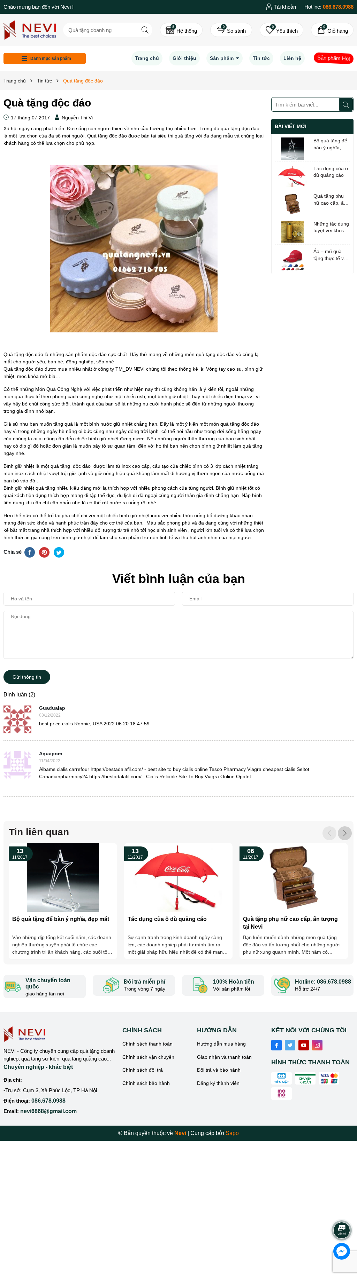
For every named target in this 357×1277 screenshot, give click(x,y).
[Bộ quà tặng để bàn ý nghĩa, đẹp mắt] (292, 148)
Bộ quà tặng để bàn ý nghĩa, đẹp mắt (330, 144)
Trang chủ (147, 58)
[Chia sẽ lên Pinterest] (44, 552)
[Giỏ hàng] (332, 30)
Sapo (232, 1133)
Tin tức (261, 58)
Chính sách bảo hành (146, 1083)
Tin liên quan (39, 832)
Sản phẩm (222, 58)
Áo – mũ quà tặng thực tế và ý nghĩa (330, 255)
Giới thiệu (184, 58)
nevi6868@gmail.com (48, 1111)
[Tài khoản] (281, 7)
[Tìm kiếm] (145, 29)
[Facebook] (276, 1045)
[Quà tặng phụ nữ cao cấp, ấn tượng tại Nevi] (292, 204)
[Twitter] (290, 1045)
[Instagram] (317, 1045)
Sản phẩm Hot (333, 58)
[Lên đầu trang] (342, 1211)
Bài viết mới (290, 126)
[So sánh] (231, 30)
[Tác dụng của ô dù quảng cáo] (292, 176)
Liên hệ (292, 58)
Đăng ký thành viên (218, 1083)
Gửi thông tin (27, 677)
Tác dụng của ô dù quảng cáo (330, 172)
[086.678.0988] (329, 7)
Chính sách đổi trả (142, 1070)
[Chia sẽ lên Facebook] (29, 552)
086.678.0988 (48, 1101)
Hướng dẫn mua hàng (221, 1044)
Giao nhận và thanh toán (224, 1057)
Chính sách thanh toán (147, 1044)
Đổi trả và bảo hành (219, 1070)
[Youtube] (303, 1045)
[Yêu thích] (281, 30)
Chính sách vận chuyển (148, 1057)
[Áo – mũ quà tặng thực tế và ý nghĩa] (292, 259)
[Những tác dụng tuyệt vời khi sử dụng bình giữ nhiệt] (292, 232)
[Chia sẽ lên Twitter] (59, 552)
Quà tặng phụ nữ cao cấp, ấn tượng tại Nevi (330, 199)
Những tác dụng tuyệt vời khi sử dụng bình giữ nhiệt (331, 227)
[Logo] (29, 29)
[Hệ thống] (181, 30)
